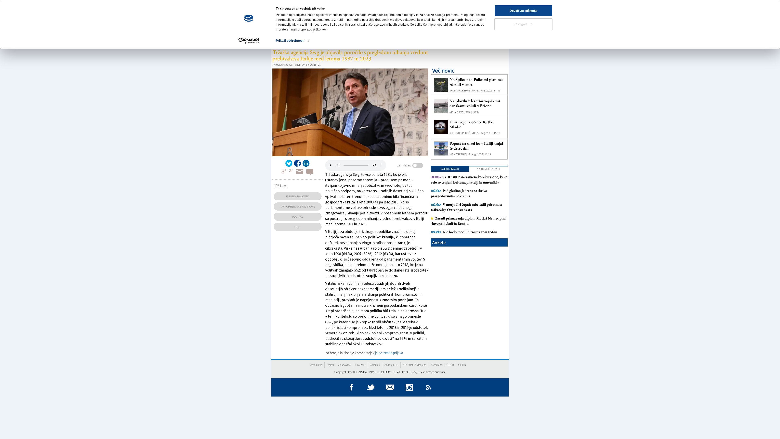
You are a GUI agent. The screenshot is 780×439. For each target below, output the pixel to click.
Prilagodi (521, 24)
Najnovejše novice (488, 169)
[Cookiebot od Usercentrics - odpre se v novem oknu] (249, 41)
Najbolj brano (450, 169)
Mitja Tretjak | (458, 154)
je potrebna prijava (389, 352)
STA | (452, 112)
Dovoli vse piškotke (523, 10)
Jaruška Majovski (282, 64)
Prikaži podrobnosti (290, 40)
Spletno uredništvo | (463, 90)
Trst (297, 64)
